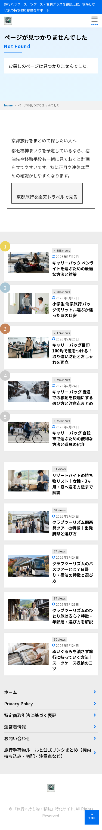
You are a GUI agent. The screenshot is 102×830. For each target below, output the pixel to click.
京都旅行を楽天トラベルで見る (47, 196)
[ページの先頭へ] (92, 817)
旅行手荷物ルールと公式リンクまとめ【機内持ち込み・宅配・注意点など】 (47, 752)
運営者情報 (15, 726)
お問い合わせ (17, 738)
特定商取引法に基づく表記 (30, 715)
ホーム (10, 692)
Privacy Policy (18, 703)
